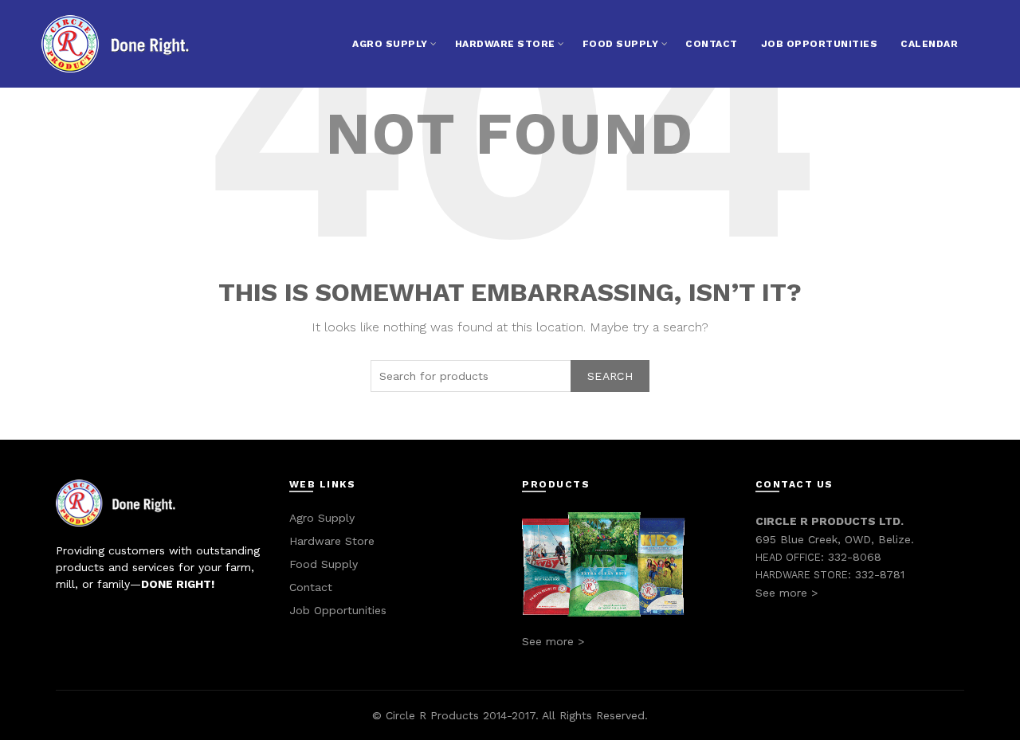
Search (610, 376)
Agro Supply (390, 43)
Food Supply (621, 43)
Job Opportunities (819, 43)
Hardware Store (505, 43)
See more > (553, 641)
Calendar (929, 43)
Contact (711, 43)
